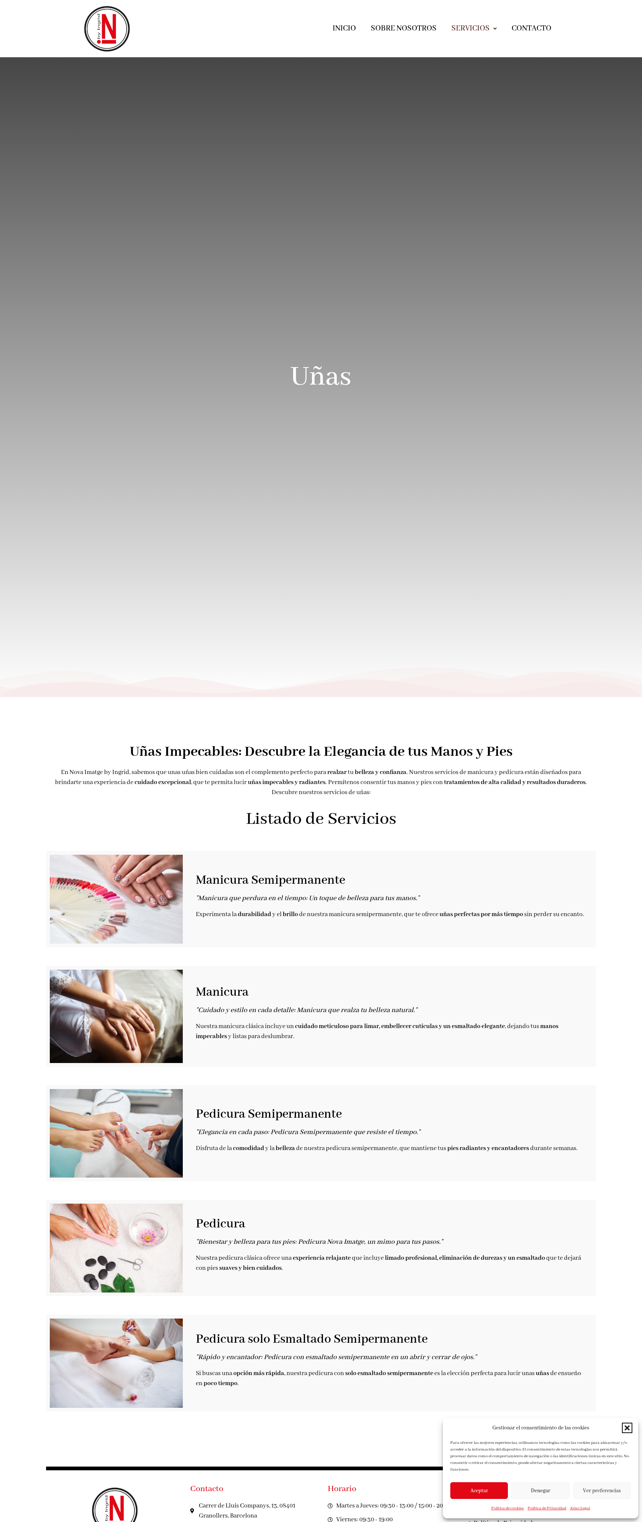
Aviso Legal (580, 1508)
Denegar (540, 1490)
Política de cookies (507, 1508)
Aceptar (479, 1490)
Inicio (344, 28)
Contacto (531, 28)
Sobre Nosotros (404, 28)
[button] (627, 1428)
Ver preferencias (602, 1490)
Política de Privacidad (547, 1508)
